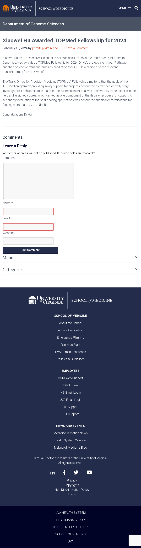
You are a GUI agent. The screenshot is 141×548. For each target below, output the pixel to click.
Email (7, 218)
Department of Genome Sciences (33, 24)
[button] (136, 8)
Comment (10, 158)
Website (8, 232)
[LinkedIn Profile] (52, 472)
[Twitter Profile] (76, 472)
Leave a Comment (76, 48)
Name (8, 203)
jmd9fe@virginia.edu (45, 48)
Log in (72, 494)
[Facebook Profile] (64, 472)
